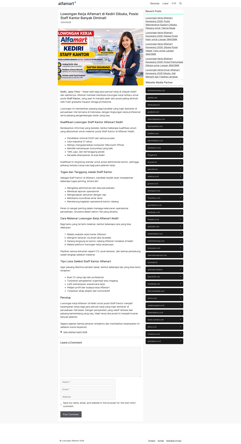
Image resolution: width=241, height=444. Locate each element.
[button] (180, 3)
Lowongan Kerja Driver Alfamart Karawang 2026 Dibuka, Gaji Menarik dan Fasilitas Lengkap (163, 73)
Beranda (154, 3)
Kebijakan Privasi (173, 440)
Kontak (161, 440)
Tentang (151, 440)
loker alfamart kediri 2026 (75, 332)
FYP (174, 3)
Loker (166, 3)
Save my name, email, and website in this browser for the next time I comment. (99, 405)
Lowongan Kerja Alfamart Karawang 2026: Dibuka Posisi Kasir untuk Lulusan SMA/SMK (162, 36)
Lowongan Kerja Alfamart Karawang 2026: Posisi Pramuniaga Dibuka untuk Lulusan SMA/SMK (164, 62)
